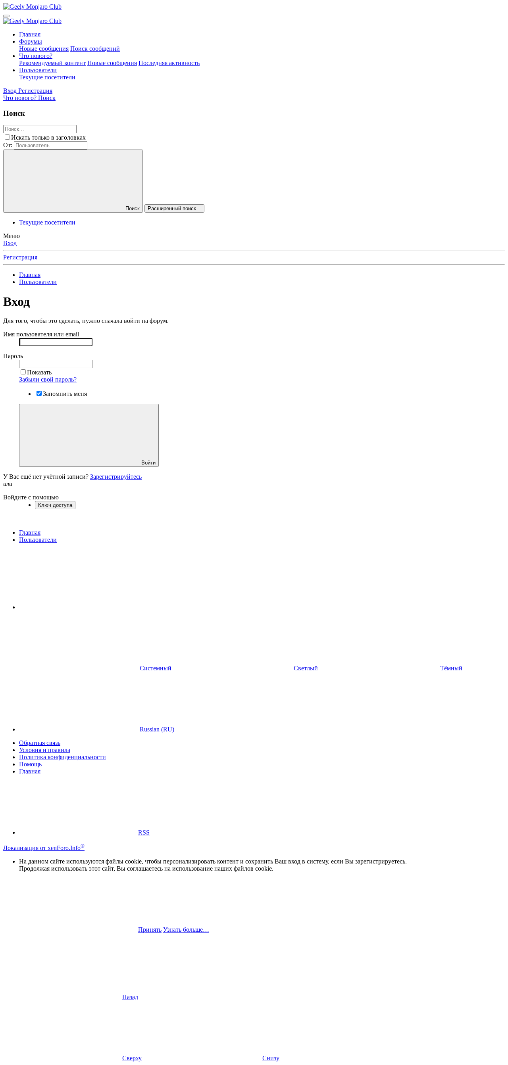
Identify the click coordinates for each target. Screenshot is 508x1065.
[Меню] (6, 16)
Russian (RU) (156, 729)
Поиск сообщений (95, 48)
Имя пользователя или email (41, 334)
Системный (155, 668)
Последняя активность (169, 62)
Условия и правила (44, 749)
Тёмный (450, 668)
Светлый (305, 668)
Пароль (13, 356)
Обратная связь (39, 742)
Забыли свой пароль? (48, 379)
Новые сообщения (44, 48)
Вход (10, 243)
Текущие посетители (47, 77)
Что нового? (35, 55)
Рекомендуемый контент (52, 62)
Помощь (30, 764)
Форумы (30, 41)
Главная (29, 34)
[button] (78, 607)
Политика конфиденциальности (62, 757)
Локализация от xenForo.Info (44, 847)
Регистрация (20, 257)
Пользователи (38, 70)
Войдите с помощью (31, 497)
